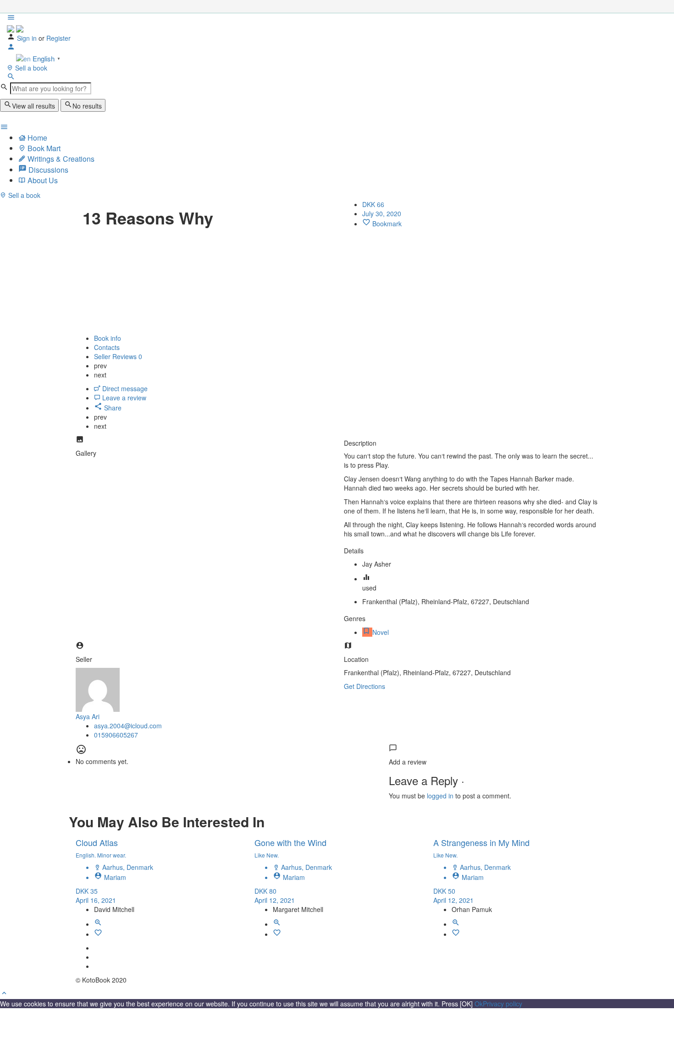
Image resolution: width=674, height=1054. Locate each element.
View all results (33, 105)
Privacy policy (502, 1003)
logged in (440, 795)
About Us (42, 180)
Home (36, 137)
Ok (479, 1003)
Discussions (47, 169)
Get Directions (364, 686)
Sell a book (30, 67)
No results (87, 105)
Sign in (27, 38)
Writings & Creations (60, 158)
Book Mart (43, 148)
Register (58, 38)
